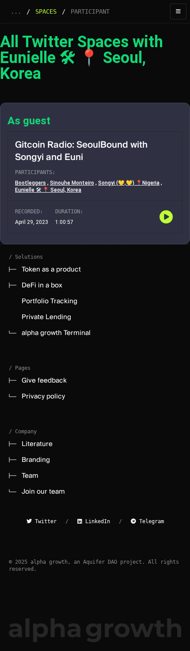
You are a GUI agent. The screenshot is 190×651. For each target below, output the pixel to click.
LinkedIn (96, 521)
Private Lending (46, 317)
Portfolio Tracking (49, 301)
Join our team (43, 491)
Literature (37, 444)
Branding (36, 459)
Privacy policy (43, 396)
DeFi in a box (42, 285)
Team (30, 475)
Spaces (46, 11)
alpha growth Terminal (56, 333)
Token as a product (51, 269)
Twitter (44, 521)
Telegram (150, 521)
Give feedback (44, 380)
